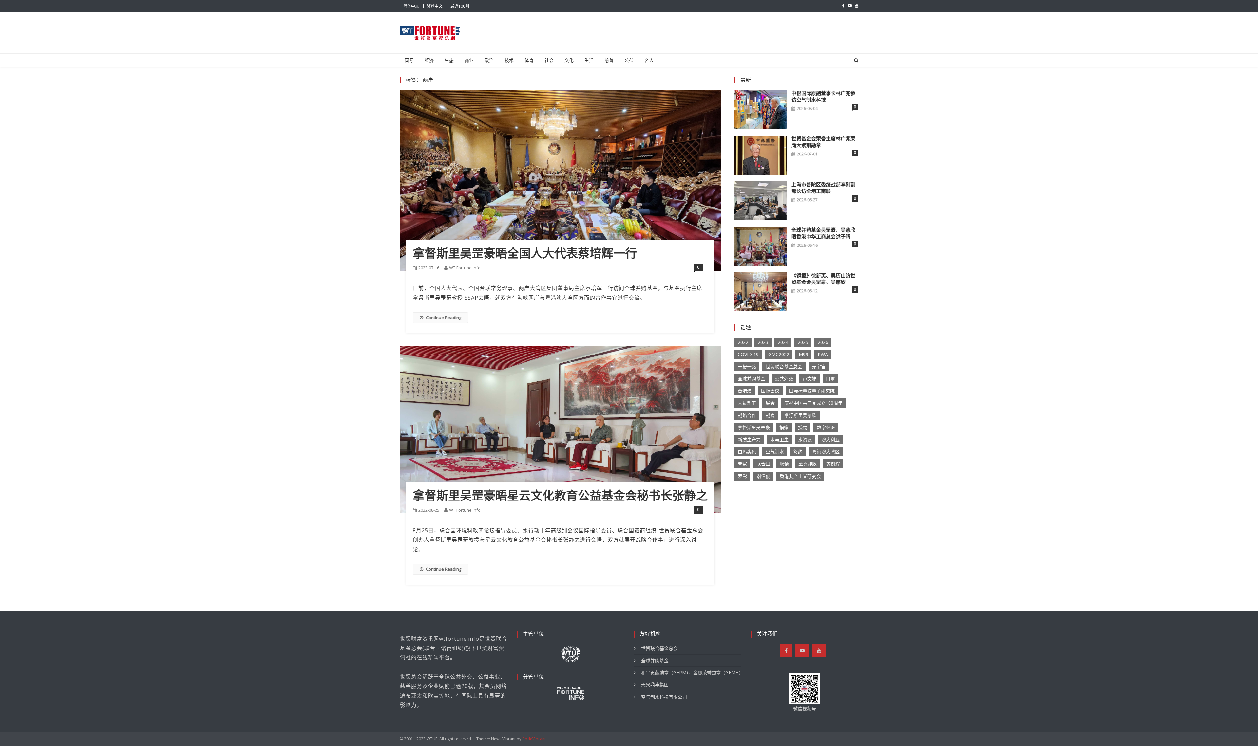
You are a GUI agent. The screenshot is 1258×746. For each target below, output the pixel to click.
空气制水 (775, 451)
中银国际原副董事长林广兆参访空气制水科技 (823, 96)
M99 (803, 354)
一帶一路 (747, 366)
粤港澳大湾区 (826, 451)
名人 (649, 60)
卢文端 (809, 378)
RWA (823, 354)
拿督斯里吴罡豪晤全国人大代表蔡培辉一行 (525, 254)
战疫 (770, 415)
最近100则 (459, 6)
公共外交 (784, 378)
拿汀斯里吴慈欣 (800, 415)
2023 (763, 342)
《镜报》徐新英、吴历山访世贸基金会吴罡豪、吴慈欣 (823, 279)
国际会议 (770, 391)
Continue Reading (443, 317)
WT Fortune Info (465, 268)
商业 (469, 60)
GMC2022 (778, 354)
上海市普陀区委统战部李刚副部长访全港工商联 (823, 188)
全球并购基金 (751, 378)
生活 (589, 60)
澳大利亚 (830, 439)
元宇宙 (819, 366)
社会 (549, 60)
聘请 (784, 464)
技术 (509, 60)
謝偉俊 (763, 476)
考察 (742, 464)
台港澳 (745, 391)
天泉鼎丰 (747, 403)
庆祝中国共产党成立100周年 (813, 403)
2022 (743, 342)
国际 (409, 60)
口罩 (830, 378)
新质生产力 (749, 439)
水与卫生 (779, 439)
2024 (783, 342)
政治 (489, 60)
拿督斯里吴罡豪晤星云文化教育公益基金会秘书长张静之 (560, 496)
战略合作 (747, 415)
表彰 (742, 476)
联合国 (763, 464)
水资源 (805, 439)
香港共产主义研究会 (800, 476)
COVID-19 (748, 354)
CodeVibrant (534, 739)
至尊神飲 (807, 464)
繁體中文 (435, 6)
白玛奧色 (747, 451)
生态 (449, 60)
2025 (803, 342)
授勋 (802, 427)
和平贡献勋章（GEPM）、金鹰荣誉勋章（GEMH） (691, 672)
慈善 (609, 60)
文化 (569, 60)
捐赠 (784, 427)
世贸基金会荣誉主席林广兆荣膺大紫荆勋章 (823, 142)
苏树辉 (833, 464)
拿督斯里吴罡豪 (754, 427)
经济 (429, 60)
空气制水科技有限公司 (664, 697)
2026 (823, 342)
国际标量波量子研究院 (812, 391)
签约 (798, 451)
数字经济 (826, 427)
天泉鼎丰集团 (655, 685)
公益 (629, 60)
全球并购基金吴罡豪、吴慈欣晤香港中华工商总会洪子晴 (823, 233)
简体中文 (411, 6)
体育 (529, 60)
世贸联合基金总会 (784, 366)
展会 (770, 403)
